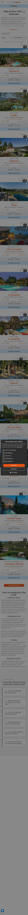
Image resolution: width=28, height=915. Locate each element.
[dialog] (14, 457)
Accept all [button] (14, 465)
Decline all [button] (14, 469)
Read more (19, 447)
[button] (14, 472)
